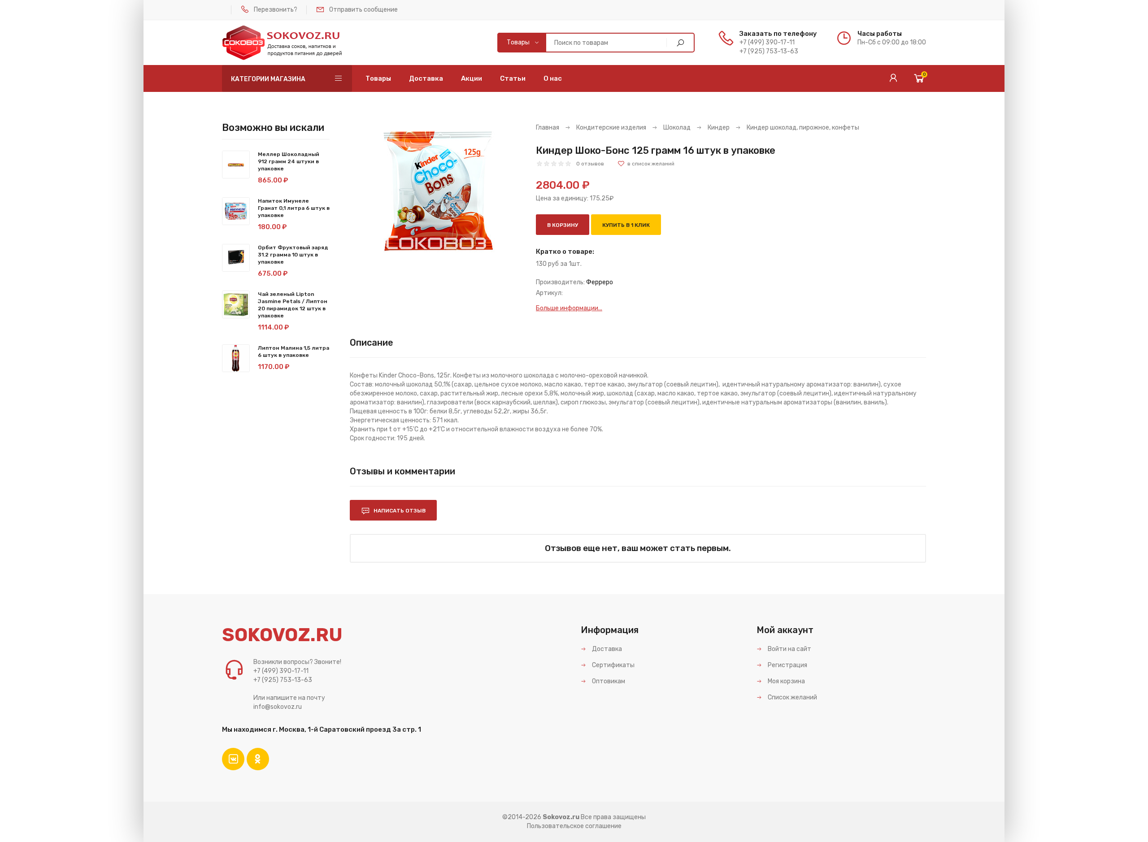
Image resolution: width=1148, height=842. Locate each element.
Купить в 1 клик (626, 225)
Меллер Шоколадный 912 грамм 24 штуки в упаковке (288, 161)
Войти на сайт (788, 649)
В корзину (562, 225)
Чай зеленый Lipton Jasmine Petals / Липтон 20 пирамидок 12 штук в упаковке (292, 305)
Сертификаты (613, 665)
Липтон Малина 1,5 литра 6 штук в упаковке (293, 351)
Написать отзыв (399, 511)
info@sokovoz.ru (277, 707)
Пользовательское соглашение (574, 826)
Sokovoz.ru (561, 817)
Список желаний (791, 697)
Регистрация (786, 665)
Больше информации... (569, 308)
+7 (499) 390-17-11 (767, 42)
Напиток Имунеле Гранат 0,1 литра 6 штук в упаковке (294, 208)
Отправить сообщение (363, 9)
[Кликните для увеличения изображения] (436, 190)
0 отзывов (590, 164)
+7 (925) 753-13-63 (768, 51)
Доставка (606, 649)
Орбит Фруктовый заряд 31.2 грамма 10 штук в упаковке (293, 254)
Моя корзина (785, 681)
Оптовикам (608, 681)
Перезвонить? (275, 9)
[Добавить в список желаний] (645, 163)
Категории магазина (268, 79)
